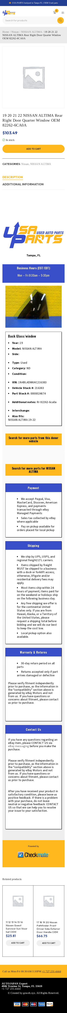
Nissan (15, 31)
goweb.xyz (29, 993)
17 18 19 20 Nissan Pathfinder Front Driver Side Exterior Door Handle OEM (48, 927)
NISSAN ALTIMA (31, 31)
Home (5, 31)
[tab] (12, 177)
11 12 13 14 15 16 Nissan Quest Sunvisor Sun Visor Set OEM (16, 927)
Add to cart (33, 149)
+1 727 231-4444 (51, 971)
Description (12, 177)
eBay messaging (18, 746)
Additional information (23, 184)
